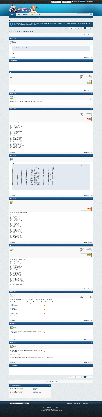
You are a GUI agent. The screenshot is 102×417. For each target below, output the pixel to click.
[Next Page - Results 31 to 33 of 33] (88, 28)
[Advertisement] (51, 65)
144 (91, 78)
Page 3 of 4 (72, 28)
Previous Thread (48, 381)
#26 (91, 198)
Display (89, 34)
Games (38, 14)
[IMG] (34, 391)
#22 (91, 72)
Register (91, 1)
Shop (32, 14)
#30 (91, 342)
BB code (34, 388)
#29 (91, 323)
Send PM (13, 57)
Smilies (34, 389)
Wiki (19, 14)
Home (74, 403)
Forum (12, 14)
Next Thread (54, 381)
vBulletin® (51, 409)
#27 (91, 245)
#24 (91, 108)
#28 (91, 291)
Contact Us (69, 403)
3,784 (91, 99)
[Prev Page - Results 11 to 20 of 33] (80, 28)
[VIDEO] (34, 392)
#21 (91, 38)
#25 (91, 155)
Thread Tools (84, 34)
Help (88, 1)
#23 (91, 93)
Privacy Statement (85, 403)
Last (90, 28)
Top (91, 403)
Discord (25, 14)
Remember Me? (76, 1)
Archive (78, 403)
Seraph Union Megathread (24, 31)
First (78, 28)
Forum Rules (35, 396)
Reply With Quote (88, 57)
